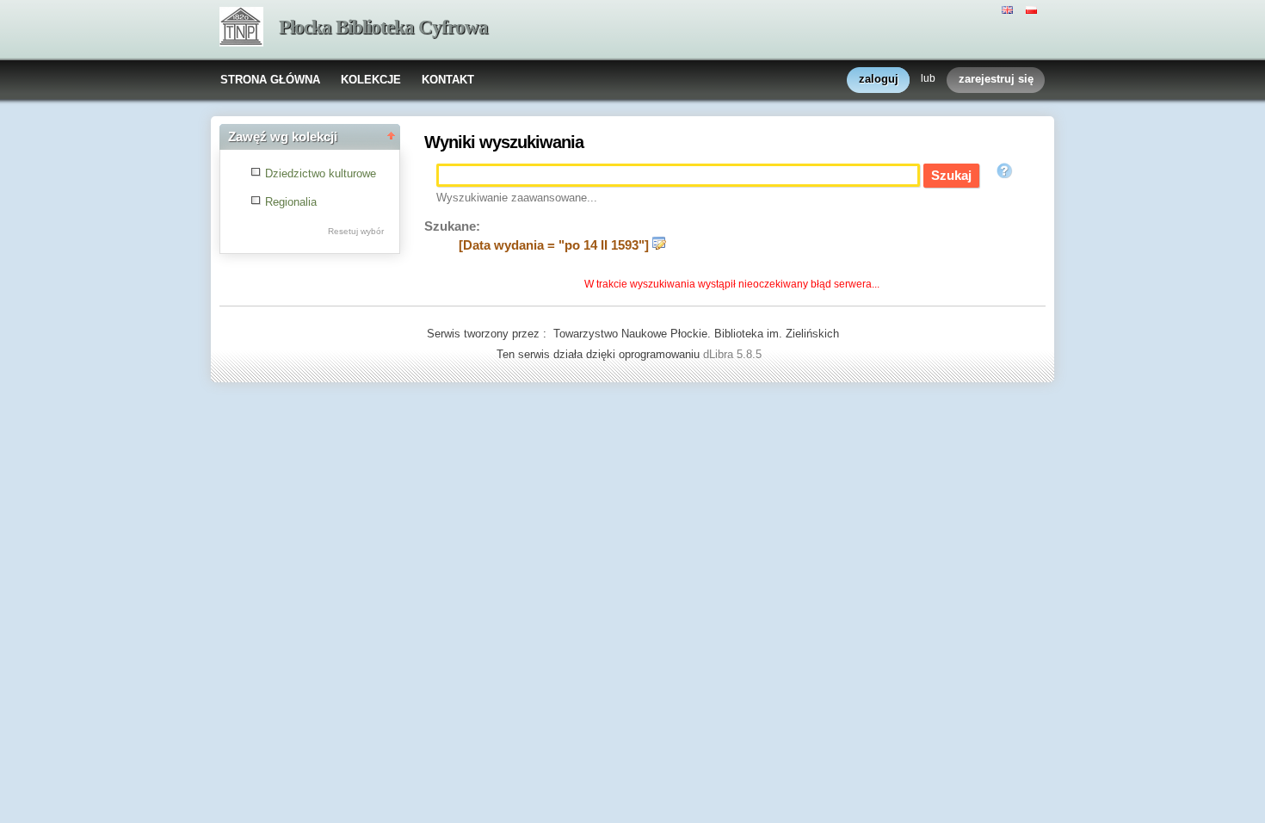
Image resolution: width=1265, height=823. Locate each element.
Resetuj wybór (356, 231)
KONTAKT (448, 79)
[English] (1009, 8)
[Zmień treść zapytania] (659, 245)
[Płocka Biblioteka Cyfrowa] (241, 28)
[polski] (1033, 8)
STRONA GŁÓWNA (270, 79)
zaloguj (878, 78)
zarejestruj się (996, 78)
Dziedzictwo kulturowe (320, 173)
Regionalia (291, 201)
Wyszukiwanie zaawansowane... (516, 197)
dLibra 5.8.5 (734, 354)
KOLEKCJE (371, 79)
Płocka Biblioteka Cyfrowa (383, 27)
